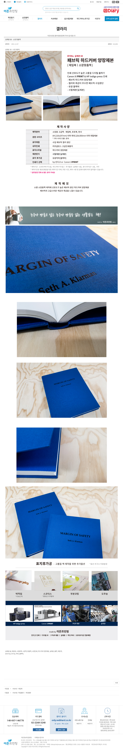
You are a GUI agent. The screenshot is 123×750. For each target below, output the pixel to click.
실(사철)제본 (68, 18)
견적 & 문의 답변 (112, 18)
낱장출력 (25, 18)
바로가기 (79, 723)
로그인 (92, 2)
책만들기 (11, 18)
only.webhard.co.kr (61, 720)
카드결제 (38, 730)
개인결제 (18, 2)
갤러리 (39, 18)
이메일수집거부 (39, 738)
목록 (116, 683)
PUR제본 (54, 18)
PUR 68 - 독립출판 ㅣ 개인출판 (22, 693)
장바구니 (106, 2)
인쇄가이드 (30, 2)
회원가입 (98, 2)
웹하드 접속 (61, 730)
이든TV (97, 18)
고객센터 (8, 2)
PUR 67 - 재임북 (17, 689)
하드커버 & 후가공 (83, 18)
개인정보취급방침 (26, 738)
